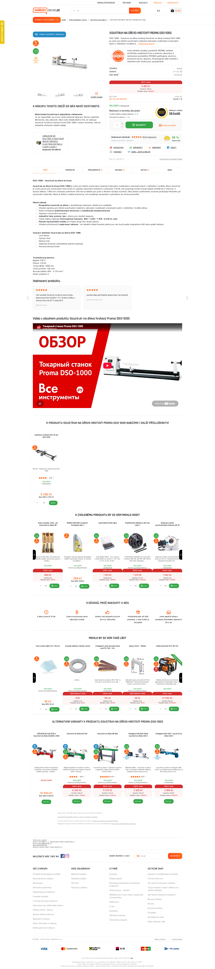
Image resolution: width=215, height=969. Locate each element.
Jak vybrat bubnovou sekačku (161, 883)
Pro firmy (127, 2)
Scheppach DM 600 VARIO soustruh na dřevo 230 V (138, 734)
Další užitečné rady (156, 921)
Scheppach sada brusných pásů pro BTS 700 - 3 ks (107, 647)
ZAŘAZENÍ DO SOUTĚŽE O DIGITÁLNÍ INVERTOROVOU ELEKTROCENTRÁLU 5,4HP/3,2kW (53, 141)
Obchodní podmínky (42, 887)
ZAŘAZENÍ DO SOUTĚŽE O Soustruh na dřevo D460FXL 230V (46, 734)
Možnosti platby (78, 874)
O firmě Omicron (155, 878)
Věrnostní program (106, 2)
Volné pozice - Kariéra (119, 890)
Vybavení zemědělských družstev (163, 874)
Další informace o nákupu (45, 923)
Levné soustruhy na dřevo (88, 817)
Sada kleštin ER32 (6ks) (107, 523)
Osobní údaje (177, 939)
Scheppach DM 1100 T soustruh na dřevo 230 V (169, 734)
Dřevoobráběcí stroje (78, 20)
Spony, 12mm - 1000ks (137, 646)
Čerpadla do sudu (156, 917)
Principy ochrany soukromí (45, 901)
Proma (179, 68)
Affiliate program (117, 915)
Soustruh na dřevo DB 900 (107, 733)
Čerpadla (152, 912)
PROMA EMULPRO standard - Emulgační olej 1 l (78, 524)
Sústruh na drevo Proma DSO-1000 (105, 821)
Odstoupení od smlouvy (44, 928)
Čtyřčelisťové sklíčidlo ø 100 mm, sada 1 (137, 524)
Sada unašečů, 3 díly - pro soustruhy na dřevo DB (48, 524)
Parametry (70, 170)
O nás (111, 906)
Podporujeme (115, 878)
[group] (48, 555)
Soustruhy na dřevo (98, 20)
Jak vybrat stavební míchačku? (162, 895)
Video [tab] (169, 170)
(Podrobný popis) (146, 44)
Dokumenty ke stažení (43, 878)
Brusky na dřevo (155, 908)
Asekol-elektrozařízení (43, 914)
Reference (114, 902)
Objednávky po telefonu (44, 892)
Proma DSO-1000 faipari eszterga (123, 824)
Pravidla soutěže (40, 896)
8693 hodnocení (149, 137)
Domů (63, 20)
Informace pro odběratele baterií (48, 905)
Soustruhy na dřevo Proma (171, 159)
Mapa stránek (160, 939)
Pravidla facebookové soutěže (46, 874)
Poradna (113, 874)
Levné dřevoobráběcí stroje (68, 817)
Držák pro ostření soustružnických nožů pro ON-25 (167, 524)
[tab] (120, 170)
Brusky (151, 903)
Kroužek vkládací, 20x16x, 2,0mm (77, 646)
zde (131, 958)
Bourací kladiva (155, 899)
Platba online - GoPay (43, 910)
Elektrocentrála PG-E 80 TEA (167, 646)
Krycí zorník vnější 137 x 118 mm (48, 646)
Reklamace (38, 883)
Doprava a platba (79, 887)
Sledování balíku (78, 878)
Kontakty (143, 2)
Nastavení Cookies (41, 919)
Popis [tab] (45, 170)
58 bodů (174, 113)
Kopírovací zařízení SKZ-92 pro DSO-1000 (46, 436)
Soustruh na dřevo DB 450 (77, 733)
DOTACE (75, 883)
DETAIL (46, 802)
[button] (27, 298)
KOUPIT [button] (56, 586)
